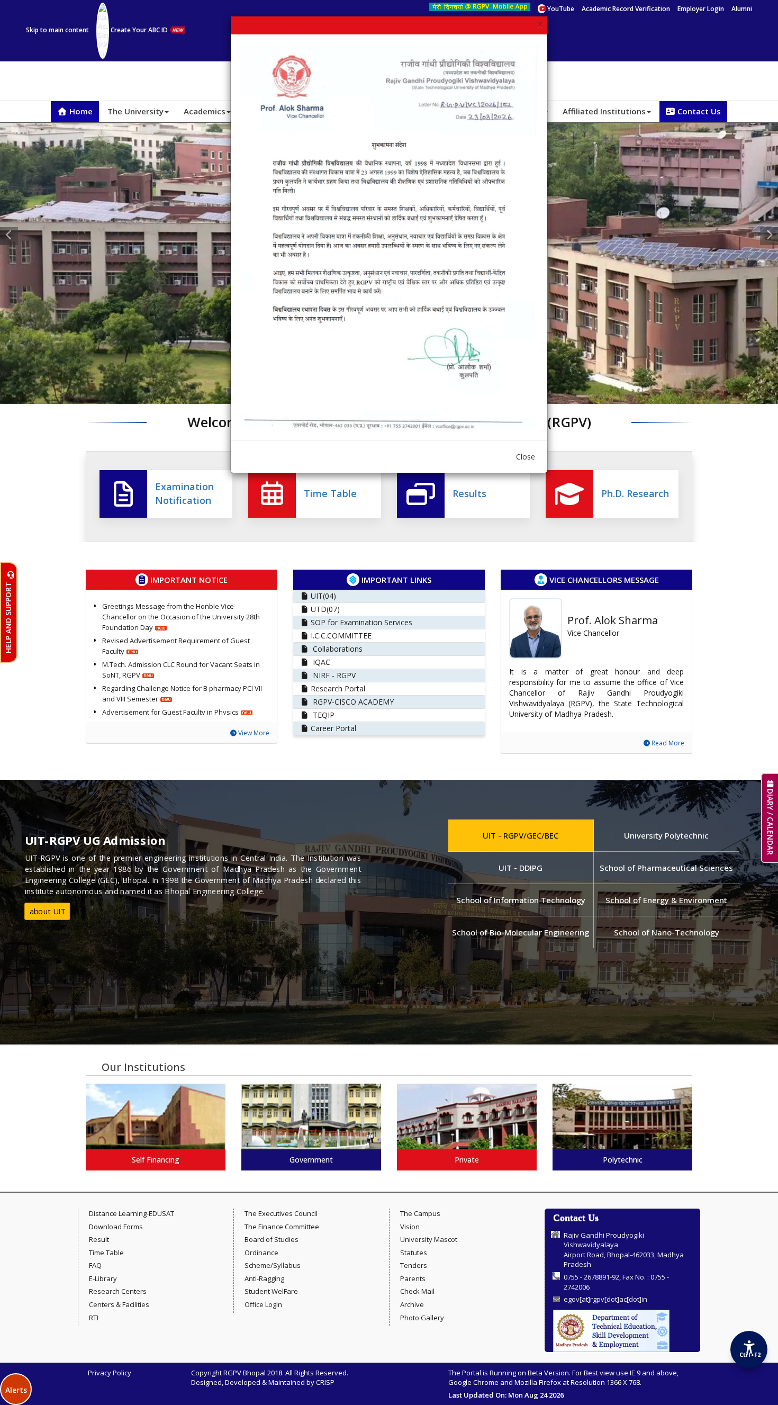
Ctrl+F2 (749, 1354)
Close (525, 457)
